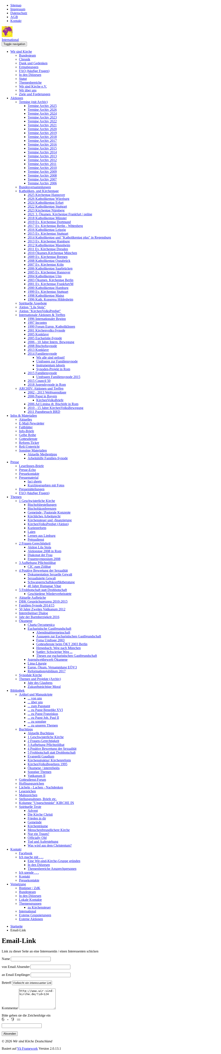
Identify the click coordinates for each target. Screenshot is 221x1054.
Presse (14, 462)
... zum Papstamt (39, 706)
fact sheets (35, 481)
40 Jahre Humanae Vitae (44, 586)
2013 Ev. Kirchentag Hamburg (49, 241)
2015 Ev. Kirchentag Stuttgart (48, 233)
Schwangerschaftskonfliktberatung (51, 582)
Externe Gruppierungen (35, 915)
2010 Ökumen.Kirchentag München (52, 253)
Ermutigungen (28, 67)
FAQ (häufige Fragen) (34, 71)
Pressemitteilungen (31, 489)
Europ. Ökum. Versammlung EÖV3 (52, 667)
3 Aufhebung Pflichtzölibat (37, 563)
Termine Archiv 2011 (42, 164)
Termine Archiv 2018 (42, 137)
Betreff (6, 983)
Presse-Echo (27, 470)
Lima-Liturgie (37, 663)
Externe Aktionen (31, 919)
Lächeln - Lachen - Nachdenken (41, 787)
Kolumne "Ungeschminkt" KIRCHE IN (46, 803)
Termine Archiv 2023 (42, 117)
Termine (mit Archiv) (33, 102)
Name (6, 959)
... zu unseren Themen (43, 725)
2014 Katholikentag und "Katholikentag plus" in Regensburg (69, 237)
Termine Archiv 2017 (42, 140)
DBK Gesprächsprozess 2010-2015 (43, 601)
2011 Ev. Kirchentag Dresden (48, 249)
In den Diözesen (30, 75)
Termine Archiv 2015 (42, 148)
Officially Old (37, 837)
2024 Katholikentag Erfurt (45, 202)
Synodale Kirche (30, 675)
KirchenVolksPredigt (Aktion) (48, 524)
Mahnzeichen (28, 795)
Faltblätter (26, 427)
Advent (33, 810)
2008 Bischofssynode (42, 346)
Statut (23, 78)
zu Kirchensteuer (39, 907)
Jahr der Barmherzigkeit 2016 (39, 617)
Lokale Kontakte (30, 899)
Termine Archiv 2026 (42, 109)
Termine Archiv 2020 (42, 129)
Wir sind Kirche (21, 51)
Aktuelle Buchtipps (41, 733)
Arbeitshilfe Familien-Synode (48, 458)
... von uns (35, 698)
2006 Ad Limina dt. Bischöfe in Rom (53, 404)
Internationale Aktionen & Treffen (42, 315)
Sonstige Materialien (33, 450)
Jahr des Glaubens (40, 683)
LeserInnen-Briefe (31, 466)
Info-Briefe (26, 431)
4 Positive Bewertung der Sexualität (43, 570)
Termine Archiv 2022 (42, 121)
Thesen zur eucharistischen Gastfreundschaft (66, 655)
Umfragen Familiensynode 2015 (58, 377)
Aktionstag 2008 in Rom (44, 551)
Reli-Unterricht (29, 446)
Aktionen (16, 98)
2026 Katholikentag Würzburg (48, 199)
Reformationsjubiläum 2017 (47, 671)
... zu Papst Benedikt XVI (45, 710)
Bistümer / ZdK (29, 888)
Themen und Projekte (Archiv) (40, 679)
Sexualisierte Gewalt (42, 578)
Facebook (25, 853)
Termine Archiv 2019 (42, 133)
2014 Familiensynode (42, 353)
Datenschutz (18, 13)
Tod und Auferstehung (43, 841)
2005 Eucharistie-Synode (45, 338)
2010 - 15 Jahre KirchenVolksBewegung (55, 408)
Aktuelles (25, 419)
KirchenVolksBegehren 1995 (47, 764)
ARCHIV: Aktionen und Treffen (41, 388)
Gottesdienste (28, 439)
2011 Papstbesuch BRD (44, 412)
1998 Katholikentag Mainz (46, 295)
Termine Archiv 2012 (42, 160)
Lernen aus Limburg (41, 535)
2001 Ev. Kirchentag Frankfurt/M (50, 284)
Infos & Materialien (23, 415)
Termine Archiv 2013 (42, 156)
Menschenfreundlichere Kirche (49, 830)
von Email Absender (16, 967)
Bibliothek (17, 690)
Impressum (17, 9)
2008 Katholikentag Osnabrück (49, 260)
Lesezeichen (27, 791)
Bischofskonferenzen (42, 508)
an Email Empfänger (16, 975)
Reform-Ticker (29, 442)
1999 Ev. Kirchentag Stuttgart (48, 291)
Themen (16, 497)
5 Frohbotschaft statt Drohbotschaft (43, 590)
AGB (14, 17)
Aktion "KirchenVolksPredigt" (40, 311)
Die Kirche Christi (40, 814)
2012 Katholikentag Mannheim (49, 245)
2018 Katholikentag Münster (47, 218)
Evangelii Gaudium (41, 756)
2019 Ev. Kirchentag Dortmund (49, 222)
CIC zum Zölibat (39, 566)
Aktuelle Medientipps (42, 454)
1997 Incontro (37, 322)
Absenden (9, 1033)
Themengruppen (30, 903)
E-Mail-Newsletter (31, 423)
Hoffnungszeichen (31, 783)
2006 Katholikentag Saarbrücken (50, 268)
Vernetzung (18, 884)
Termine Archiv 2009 (42, 171)
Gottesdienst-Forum (32, 779)
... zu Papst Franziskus (43, 714)
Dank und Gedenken (33, 63)
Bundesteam (27, 55)
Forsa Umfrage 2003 (50, 640)
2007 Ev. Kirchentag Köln (46, 264)
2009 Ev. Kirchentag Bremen (48, 257)
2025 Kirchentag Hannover (46, 195)
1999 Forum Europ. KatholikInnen (51, 326)
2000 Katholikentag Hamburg (48, 288)
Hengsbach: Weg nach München (58, 648)
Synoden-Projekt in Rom (53, 369)
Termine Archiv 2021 (42, 125)
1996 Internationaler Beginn (47, 319)
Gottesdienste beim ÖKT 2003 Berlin (61, 644)
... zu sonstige (37, 721)
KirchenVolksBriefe (49, 400)
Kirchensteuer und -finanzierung (50, 520)
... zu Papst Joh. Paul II (43, 717)
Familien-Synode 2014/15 (36, 605)
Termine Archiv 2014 (42, 152)
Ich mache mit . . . (31, 857)
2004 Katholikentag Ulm (45, 276)
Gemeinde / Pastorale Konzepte (49, 512)
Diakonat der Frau (40, 555)
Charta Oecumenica (41, 625)
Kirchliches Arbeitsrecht (44, 516)
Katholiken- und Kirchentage (39, 191)
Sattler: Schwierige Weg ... (54, 652)
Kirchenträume (38, 826)
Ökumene (25, 621)
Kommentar (10, 1008)
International (10, 40)
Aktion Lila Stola (39, 547)
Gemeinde (35, 822)
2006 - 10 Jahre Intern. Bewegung (51, 342)
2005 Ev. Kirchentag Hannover (49, 272)
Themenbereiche (30, 82)
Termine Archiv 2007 (42, 179)
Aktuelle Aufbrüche (32, 597)
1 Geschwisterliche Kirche (37, 501)
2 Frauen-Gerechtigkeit (35, 543)
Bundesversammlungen (35, 187)
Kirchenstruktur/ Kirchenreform (49, 760)
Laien (31, 532)
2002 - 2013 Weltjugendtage (47, 392)
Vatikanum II (36, 776)
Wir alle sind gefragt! (50, 357)
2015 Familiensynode (42, 373)
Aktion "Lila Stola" (32, 307)
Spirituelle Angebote (33, 303)
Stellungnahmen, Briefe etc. (38, 799)
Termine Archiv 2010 (42, 168)
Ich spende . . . (29, 872)
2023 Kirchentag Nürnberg (46, 210)
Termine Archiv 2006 (42, 183)
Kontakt (15, 21)
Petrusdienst (36, 539)
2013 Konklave (38, 350)
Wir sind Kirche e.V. (33, 86)
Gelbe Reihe (27, 435)
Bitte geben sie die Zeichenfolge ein (26, 1015)
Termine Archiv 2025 (42, 106)
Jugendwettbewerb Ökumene (48, 659)
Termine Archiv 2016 (42, 144)
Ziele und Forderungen (34, 94)
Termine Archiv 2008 (42, 175)
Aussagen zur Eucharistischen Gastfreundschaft (68, 636)
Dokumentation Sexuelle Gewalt (50, 574)
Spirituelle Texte (30, 807)
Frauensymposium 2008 (44, 559)
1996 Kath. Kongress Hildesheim (50, 299)
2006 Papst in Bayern (42, 396)
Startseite (16, 926)
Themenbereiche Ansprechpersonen (52, 868)
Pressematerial (28, 477)
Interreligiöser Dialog (33, 613)
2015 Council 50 (39, 381)
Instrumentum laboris (50, 365)
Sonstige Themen (39, 772)
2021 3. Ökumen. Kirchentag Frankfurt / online (60, 214)
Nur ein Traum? (38, 834)
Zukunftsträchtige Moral (44, 686)
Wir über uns (27, 90)
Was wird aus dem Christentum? (50, 845)
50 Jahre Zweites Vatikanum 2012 (42, 609)
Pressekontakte (29, 473)
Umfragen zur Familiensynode (57, 361)
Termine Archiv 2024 (42, 113)
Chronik (24, 59)
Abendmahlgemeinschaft (53, 632)
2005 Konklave (38, 334)
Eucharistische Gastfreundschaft (49, 628)
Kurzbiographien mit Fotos (46, 485)
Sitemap (15, 5)
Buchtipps (26, 729)
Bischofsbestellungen (42, 504)
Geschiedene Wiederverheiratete (49, 594)
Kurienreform (37, 528)
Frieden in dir (37, 818)
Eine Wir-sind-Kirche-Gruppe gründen (54, 861)
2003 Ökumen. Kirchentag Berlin (50, 280)
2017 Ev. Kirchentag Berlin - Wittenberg (55, 226)
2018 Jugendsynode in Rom (47, 384)
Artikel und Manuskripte (35, 694)
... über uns (35, 702)
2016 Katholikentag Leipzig (47, 229)
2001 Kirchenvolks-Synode (46, 330)
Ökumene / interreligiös (44, 768)
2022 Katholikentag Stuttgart (47, 206)
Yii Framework (27, 1048)
